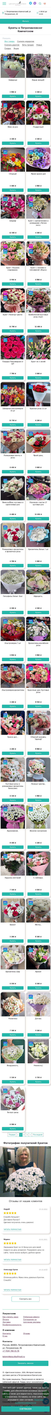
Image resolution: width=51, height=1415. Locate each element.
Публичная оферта (31, 1317)
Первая (12, 1134)
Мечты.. (38, 924)
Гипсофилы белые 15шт (12, 596)
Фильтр (25, 21)
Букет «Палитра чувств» (12, 314)
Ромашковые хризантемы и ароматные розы (12, 550)
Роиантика (12, 1018)
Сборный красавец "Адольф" (38, 738)
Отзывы (26, 1333)
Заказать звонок (25, 1363)
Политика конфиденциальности (29, 1401)
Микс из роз (13, 127)
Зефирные (12, 80)
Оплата (6, 1319)
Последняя (37, 1134)
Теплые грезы (12, 1112)
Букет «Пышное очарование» (12, 268)
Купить (13, 96)
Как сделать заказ (10, 1317)
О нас (5, 1336)
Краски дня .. (12, 737)
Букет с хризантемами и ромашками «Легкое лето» (38, 223)
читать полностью (12, 1229)
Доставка (6, 1322)
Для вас (38, 1018)
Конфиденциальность (12, 1324)
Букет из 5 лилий (38, 361)
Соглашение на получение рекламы (32, 1320)
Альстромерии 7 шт (13, 643)
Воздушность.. (13, 1065)
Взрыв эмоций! (38, 80)
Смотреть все (25, 1299)
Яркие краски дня (38, 174)
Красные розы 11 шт (38, 408)
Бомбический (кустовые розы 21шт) (38, 315)
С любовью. (38, 878)
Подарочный (38, 127)
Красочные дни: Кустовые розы (38, 691)
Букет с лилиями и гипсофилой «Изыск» (38, 268)
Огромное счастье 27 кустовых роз (38, 503)
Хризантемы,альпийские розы (38, 644)
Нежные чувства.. (38, 784)
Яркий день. (38, 455)
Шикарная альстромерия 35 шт (13, 409)
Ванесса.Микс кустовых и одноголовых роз (12, 503)
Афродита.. (38, 596)
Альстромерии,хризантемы (13, 690)
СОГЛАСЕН (26, 1409)
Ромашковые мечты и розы (13, 456)
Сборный (12, 174)
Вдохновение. (12, 831)
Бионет (13, 924)
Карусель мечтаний (13, 878)
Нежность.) (38, 1065)
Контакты (7, 1333)
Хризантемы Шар (12, 971)
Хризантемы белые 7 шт (38, 549)
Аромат (38, 971)
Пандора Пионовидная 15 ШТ (12, 362)
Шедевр (12, 221)
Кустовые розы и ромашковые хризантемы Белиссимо (12, 786)
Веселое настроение (38, 831)
